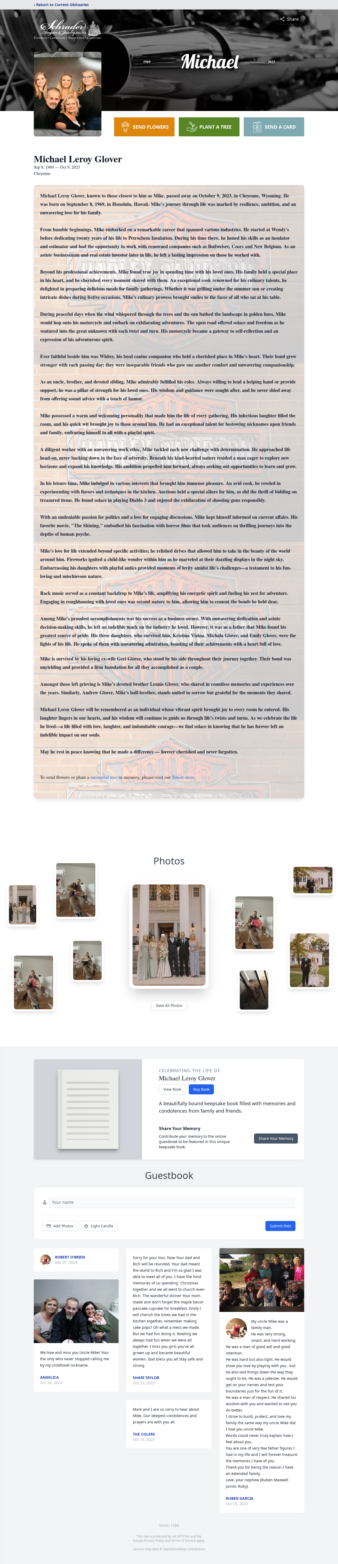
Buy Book (201, 1089)
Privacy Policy (154, 1540)
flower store (183, 777)
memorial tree (104, 777)
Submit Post (280, 1225)
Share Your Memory (276, 1138)
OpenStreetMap (174, 1549)
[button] (76, 1311)
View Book (172, 1089)
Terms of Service (183, 1540)
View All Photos (169, 1005)
